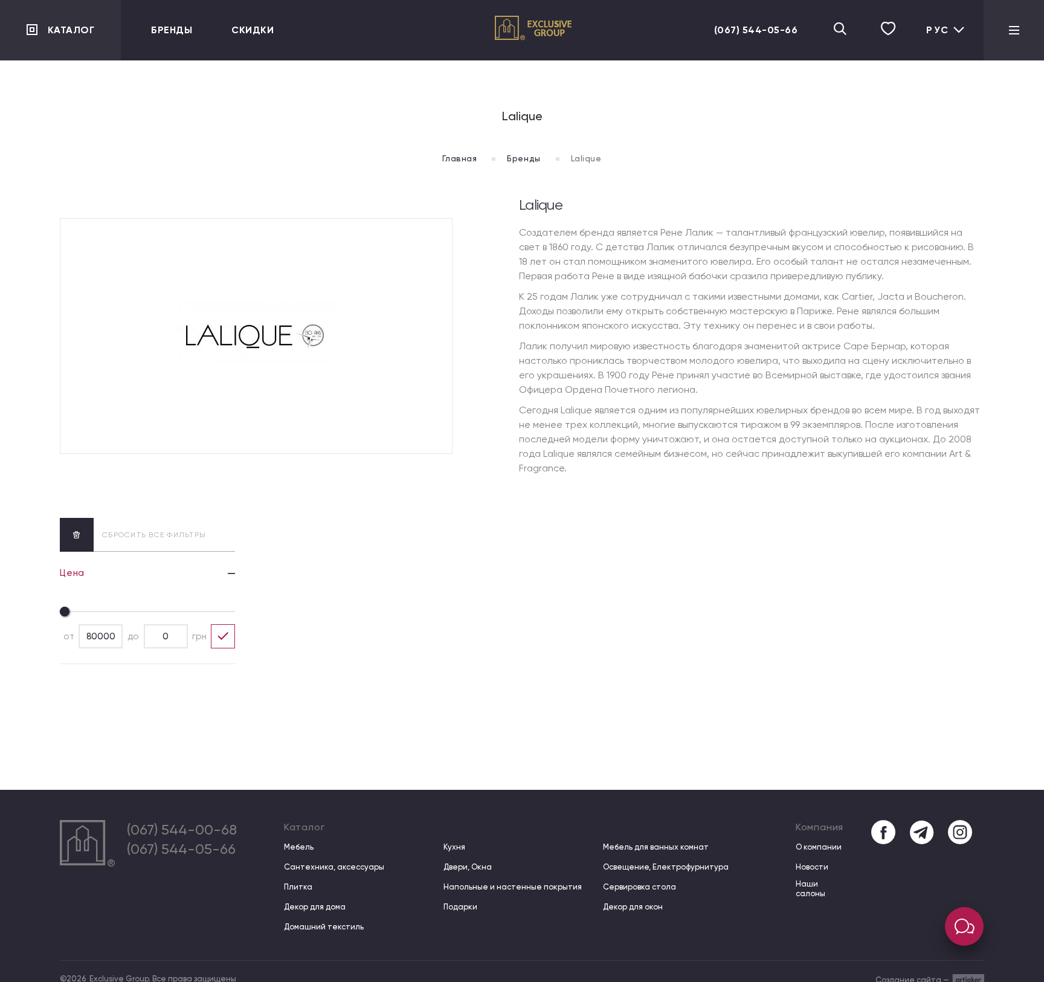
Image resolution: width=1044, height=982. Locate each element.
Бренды (171, 30)
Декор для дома (315, 906)
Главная (459, 158)
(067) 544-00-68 (182, 829)
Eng (933, 59)
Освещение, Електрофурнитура (666, 866)
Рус (937, 30)
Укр (934, 40)
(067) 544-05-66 (756, 30)
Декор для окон (633, 906)
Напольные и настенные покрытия (512, 886)
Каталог (71, 30)
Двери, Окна (467, 866)
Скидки (252, 30)
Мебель (299, 846)
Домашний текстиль (324, 926)
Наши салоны (810, 888)
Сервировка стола (639, 886)
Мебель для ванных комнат (656, 846)
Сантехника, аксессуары (334, 866)
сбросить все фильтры (154, 535)
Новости (812, 866)
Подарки (460, 906)
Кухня (454, 846)
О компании (819, 846)
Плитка (298, 886)
